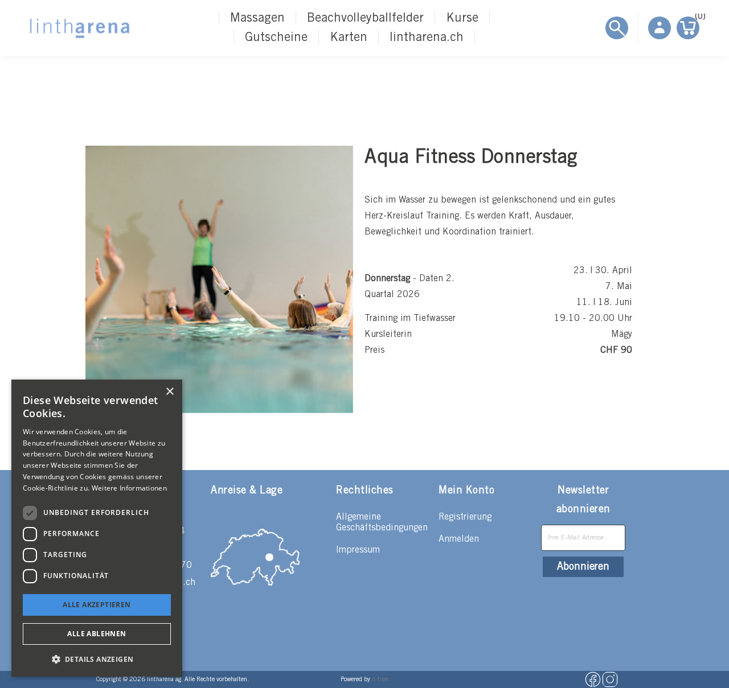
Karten (348, 37)
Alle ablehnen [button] (96, 633)
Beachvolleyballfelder (365, 18)
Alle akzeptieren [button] (96, 604)
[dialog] (96, 528)
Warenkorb (697, 18)
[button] (97, 658)
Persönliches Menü (659, 28)
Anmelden (459, 539)
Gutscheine (276, 37)
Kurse (462, 18)
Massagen (257, 18)
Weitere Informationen (129, 488)
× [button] (169, 392)
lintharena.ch (427, 37)
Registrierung (465, 517)
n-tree (380, 679)
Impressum (358, 550)
